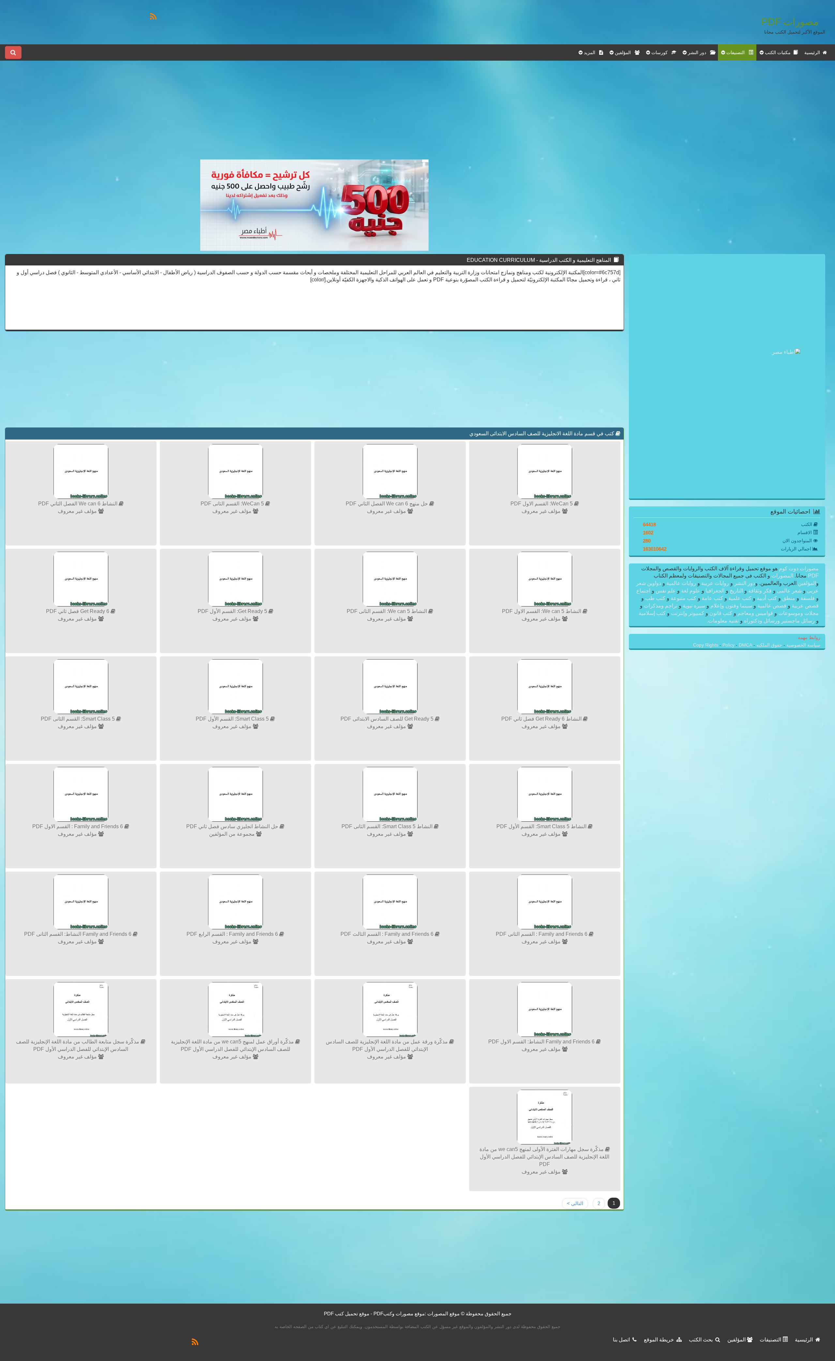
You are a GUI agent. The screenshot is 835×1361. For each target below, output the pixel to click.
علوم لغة (691, 590)
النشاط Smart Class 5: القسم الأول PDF (542, 826)
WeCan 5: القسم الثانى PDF (233, 503)
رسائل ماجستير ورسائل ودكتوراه (779, 620)
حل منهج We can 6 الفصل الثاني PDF (387, 503)
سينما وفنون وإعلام (731, 605)
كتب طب (655, 598)
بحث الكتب (702, 1339)
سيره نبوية (693, 605)
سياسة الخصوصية (802, 645)
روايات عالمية (681, 583)
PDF (813, 575)
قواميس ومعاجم (755, 613)
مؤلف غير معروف (542, 511)
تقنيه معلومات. (723, 620)
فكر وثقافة (760, 590)
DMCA (745, 645)
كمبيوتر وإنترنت (688, 613)
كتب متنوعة (683, 598)
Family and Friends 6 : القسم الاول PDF (78, 826)
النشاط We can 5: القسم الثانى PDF (387, 611)
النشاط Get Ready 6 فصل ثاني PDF (542, 719)
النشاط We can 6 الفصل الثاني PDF (78, 503)
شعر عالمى (789, 590)
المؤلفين (806, 583)
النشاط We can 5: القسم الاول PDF (542, 611)
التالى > (575, 1203)
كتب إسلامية (653, 613)
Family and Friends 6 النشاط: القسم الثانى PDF (78, 934)
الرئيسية (813, 52)
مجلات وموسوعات (798, 613)
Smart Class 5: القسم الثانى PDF (78, 719)
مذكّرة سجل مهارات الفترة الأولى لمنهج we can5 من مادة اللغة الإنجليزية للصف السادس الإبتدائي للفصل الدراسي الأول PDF (544, 1156)
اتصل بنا (622, 1339)
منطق (789, 598)
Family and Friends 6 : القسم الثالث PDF (388, 934)
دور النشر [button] (698, 52)
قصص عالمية (772, 605)
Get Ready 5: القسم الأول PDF (233, 611)
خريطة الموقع (660, 1339)
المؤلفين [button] (624, 52)
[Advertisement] (314, 113)
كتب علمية (740, 598)
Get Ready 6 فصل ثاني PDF (78, 611)
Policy (729, 645)
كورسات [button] (661, 52)
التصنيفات (771, 1339)
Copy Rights (706, 645)
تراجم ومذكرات (661, 605)
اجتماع (644, 590)
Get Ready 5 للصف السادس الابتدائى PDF (388, 719)
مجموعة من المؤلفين (232, 834)
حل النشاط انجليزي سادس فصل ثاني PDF (233, 826)
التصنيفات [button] (737, 52)
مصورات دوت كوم (798, 568)
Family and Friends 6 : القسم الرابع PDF (233, 934)
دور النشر (744, 583)
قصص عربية (804, 605)
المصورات (781, 575)
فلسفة (807, 598)
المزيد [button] (591, 52)
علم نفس (665, 590)
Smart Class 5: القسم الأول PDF (233, 719)
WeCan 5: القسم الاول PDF (542, 503)
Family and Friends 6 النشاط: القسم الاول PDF (542, 1041)
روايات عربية (715, 583)
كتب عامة (712, 598)
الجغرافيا (715, 590)
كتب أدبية (766, 598)
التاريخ (736, 590)
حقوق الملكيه (768, 645)
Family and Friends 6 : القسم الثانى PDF (542, 934)
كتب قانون (721, 613)
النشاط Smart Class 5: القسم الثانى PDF (388, 826)
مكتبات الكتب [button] (778, 52)
